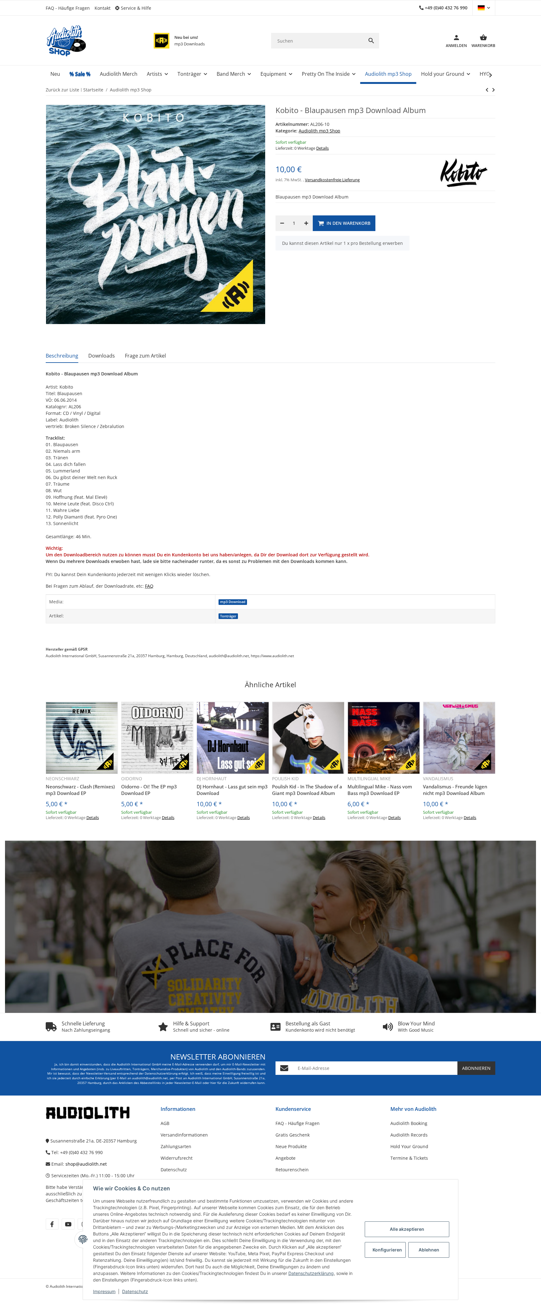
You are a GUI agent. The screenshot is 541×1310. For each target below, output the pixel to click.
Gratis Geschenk (293, 1135)
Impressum (104, 1291)
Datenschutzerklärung (311, 1273)
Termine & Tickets (409, 1158)
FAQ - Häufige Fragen (68, 8)
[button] (135, 8)
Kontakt (103, 8)
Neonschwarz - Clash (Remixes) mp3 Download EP (80, 789)
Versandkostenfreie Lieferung (332, 180)
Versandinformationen (184, 1135)
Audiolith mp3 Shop (319, 131)
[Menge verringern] (282, 223)
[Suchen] (371, 41)
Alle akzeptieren (407, 1229)
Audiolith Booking (408, 1123)
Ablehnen (429, 1249)
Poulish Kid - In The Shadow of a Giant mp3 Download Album (307, 789)
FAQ (149, 586)
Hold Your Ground (409, 1146)
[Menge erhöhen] (306, 223)
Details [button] (322, 148)
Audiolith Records (409, 1135)
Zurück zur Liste (62, 90)
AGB (165, 1123)
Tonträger (228, 616)
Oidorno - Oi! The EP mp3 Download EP (149, 789)
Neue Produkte (291, 1146)
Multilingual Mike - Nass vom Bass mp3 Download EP (380, 789)
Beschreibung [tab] (62, 355)
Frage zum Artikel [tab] (145, 355)
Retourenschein (292, 1170)
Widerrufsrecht (177, 1158)
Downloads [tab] (101, 355)
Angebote (286, 1158)
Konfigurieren (387, 1249)
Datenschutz (135, 1291)
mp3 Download (232, 602)
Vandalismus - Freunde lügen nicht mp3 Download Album (455, 789)
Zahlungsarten (176, 1146)
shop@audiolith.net (86, 1164)
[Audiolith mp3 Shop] (161, 41)
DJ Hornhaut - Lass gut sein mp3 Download (232, 789)
